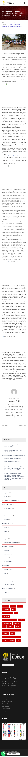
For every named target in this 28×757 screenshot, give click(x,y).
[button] (3, 753)
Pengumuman (8, 546)
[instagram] (10, 753)
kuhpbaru (11, 626)
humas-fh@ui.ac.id (11, 685)
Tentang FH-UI (6, 699)
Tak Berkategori (8, 584)
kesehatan (16, 623)
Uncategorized (8, 588)
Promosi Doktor (8, 561)
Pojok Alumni (7, 554)
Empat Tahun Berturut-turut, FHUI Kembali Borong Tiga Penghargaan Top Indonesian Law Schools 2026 (14, 468)
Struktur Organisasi (7, 701)
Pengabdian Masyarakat (10, 542)
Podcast (6, 550)
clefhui (19, 606)
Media (6, 519)
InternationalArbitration (10, 619)
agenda (13, 606)
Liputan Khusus (8, 516)
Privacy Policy (5, 711)
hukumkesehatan (8, 613)
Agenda (6, 493)
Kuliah (17, 626)
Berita (15, 15)
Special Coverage (9, 581)
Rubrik (6, 577)
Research (6, 565)
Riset (5, 573)
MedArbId (6, 633)
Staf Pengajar (5, 706)
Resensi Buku (7, 569)
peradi (5, 640)
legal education (7, 630)
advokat (6, 606)
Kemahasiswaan (7, 623)
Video (5, 592)
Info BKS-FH (7, 512)
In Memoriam (7, 508)
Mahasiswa (17, 630)
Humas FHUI (7, 15)
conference (6, 609)
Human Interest (8, 504)
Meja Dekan (7, 523)
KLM (4, 626)
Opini (5, 539)
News (5, 527)
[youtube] (8, 753)
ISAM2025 (21, 619)
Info (16, 613)
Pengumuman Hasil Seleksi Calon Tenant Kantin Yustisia (13, 450)
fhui (13, 609)
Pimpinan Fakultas (7, 704)
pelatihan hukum (7, 637)
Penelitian (17, 637)
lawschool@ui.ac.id (11, 687)
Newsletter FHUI (8, 535)
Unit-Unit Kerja (6, 708)
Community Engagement (11, 500)
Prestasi (6, 558)
